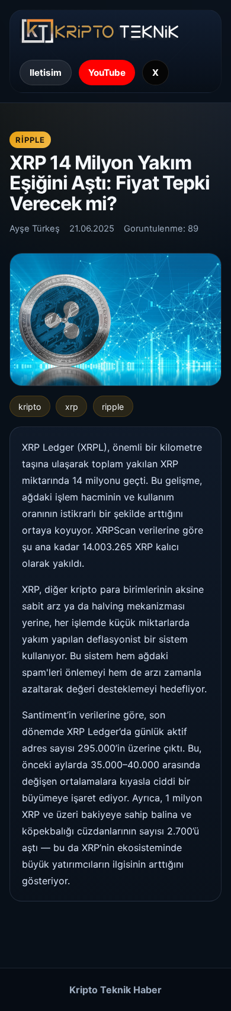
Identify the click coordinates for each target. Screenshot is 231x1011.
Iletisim (46, 72)
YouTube (107, 72)
